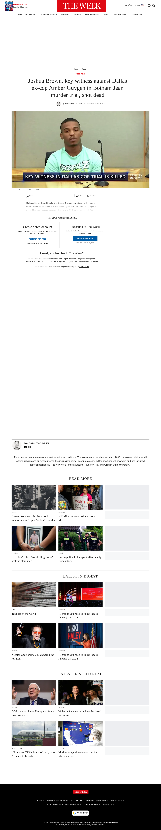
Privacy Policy (102, 800)
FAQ (66, 805)
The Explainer (30, 14)
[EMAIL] (30, 447)
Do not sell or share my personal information (92, 805)
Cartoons (77, 14)
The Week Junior (120, 14)
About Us (41, 800)
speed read (80, 74)
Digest (84, 69)
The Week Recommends (48, 14)
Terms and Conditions (84, 800)
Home (76, 69)
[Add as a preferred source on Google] (80, 813)
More (106, 14)
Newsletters (65, 14)
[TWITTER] (26, 447)
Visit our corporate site (110, 823)
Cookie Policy (117, 800)
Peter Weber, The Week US (75, 104)
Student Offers (136, 14)
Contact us (84, 267)
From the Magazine (92, 14)
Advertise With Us (55, 805)
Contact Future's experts (59, 800)
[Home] (20, 14)
